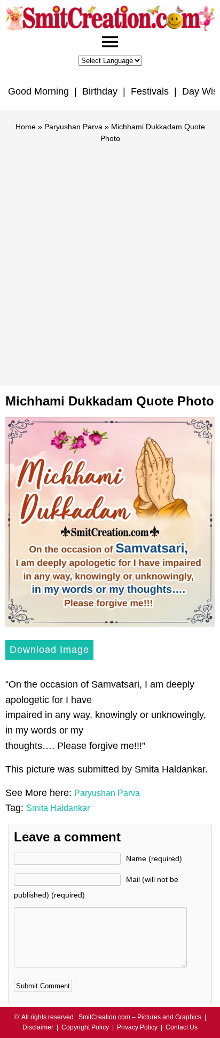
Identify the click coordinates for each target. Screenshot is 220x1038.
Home (25, 126)
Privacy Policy (137, 1027)
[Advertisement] (110, 260)
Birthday (99, 91)
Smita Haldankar (58, 808)
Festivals (150, 91)
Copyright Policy (85, 1027)
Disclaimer (37, 1027)
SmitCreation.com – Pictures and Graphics (139, 1017)
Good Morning (38, 91)
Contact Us (182, 1027)
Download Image (49, 649)
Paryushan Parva (73, 126)
